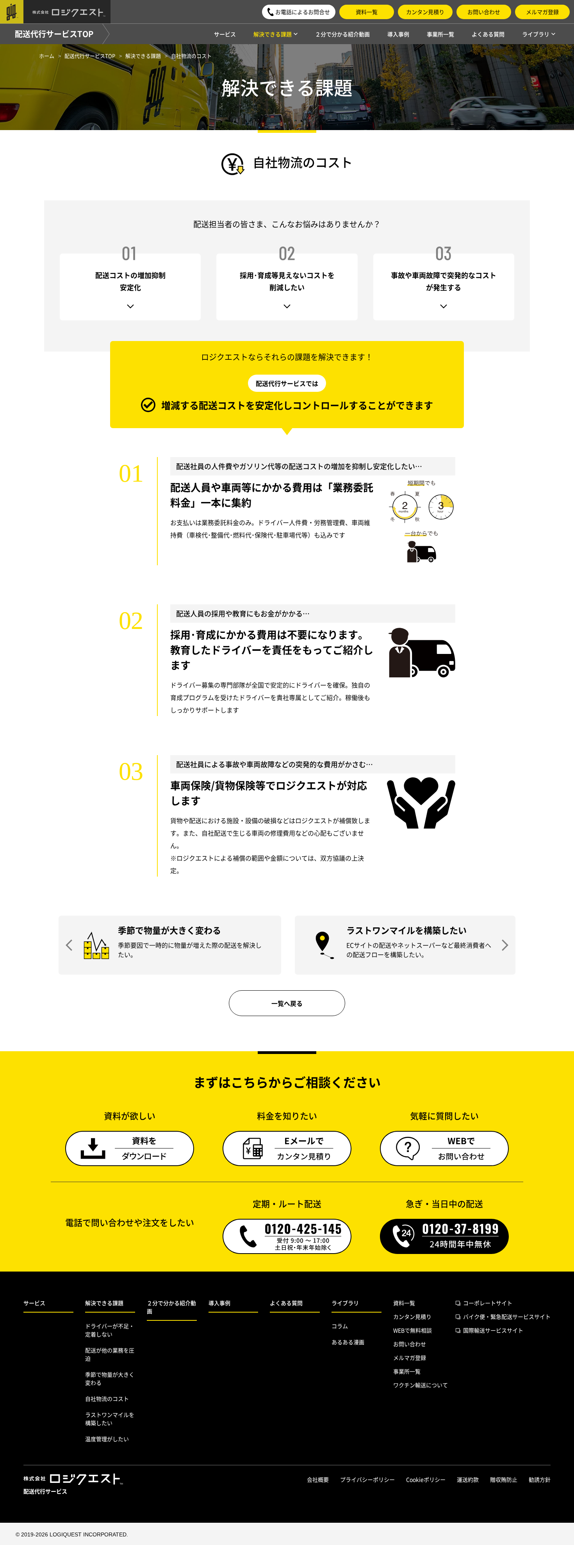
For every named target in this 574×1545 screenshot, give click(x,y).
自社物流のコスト (107, 1398)
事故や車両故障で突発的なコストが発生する (443, 281)
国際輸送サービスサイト (493, 1330)
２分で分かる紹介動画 (342, 34)
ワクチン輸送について (420, 1385)
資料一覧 (367, 12)
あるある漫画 (348, 1342)
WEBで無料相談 (412, 1330)
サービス (225, 34)
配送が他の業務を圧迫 (109, 1354)
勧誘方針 (540, 1479)
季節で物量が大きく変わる (109, 1378)
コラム (340, 1326)
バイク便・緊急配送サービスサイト (507, 1316)
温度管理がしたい (107, 1439)
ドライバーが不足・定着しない (109, 1330)
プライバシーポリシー (367, 1479)
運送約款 (468, 1479)
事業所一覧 (440, 34)
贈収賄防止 (503, 1479)
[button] (298, 12)
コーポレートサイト (487, 1303)
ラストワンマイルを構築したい (109, 1419)
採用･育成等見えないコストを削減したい (287, 281)
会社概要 (318, 1479)
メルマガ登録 (542, 12)
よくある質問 (488, 34)
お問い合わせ (483, 12)
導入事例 (398, 34)
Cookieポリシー (426, 1479)
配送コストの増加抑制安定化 (130, 281)
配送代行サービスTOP (54, 33)
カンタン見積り (425, 12)
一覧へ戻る (287, 1003)
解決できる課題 (104, 1303)
